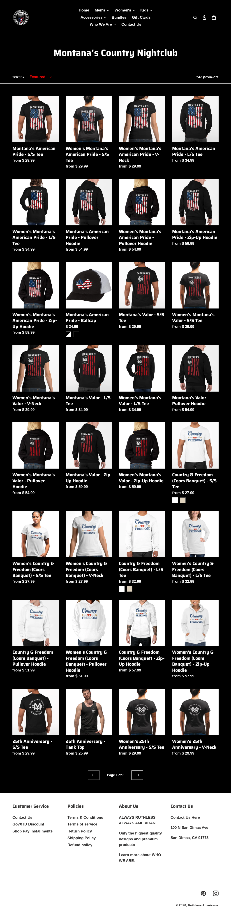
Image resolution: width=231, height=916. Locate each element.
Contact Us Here (185, 817)
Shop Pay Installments (32, 831)
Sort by (18, 77)
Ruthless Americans (203, 905)
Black (76, 334)
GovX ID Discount (28, 824)
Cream (183, 500)
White (175, 500)
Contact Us (22, 817)
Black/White (68, 334)
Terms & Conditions (85, 817)
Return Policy (79, 831)
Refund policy (79, 845)
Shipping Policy (81, 838)
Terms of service (82, 824)
